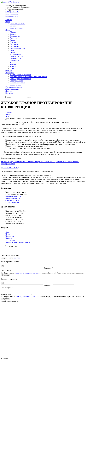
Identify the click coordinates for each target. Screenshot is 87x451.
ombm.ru (16, 258)
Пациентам (9, 73)
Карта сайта (10, 240)
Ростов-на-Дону (16, 54)
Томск (12, 62)
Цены (7, 30)
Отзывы (8, 71)
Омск (12, 50)
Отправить (5, 275)
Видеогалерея (15, 85)
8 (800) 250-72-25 (12, 12)
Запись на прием (11, 16)
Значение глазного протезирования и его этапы (28, 77)
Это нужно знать (16, 81)
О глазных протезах (17, 83)
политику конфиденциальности (27, 273)
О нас (7, 22)
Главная (8, 20)
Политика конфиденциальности (17, 242)
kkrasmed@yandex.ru (13, 196)
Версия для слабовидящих (15, 6)
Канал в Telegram (12, 202)
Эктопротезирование (13, 87)
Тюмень (13, 64)
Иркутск (13, 40)
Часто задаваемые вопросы (20, 79)
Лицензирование (12, 89)
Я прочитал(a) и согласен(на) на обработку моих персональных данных (44, 273)
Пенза (12, 52)
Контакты (9, 93)
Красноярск (14, 46)
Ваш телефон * (6, 270)
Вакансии (14, 26)
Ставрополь (14, 60)
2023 (7, 116)
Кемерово (13, 42)
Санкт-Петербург (16, 56)
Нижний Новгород (17, 48)
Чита (12, 69)
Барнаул (13, 34)
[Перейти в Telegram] (43, 444)
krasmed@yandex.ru (12, 198)
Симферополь (15, 58)
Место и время (6, 294)
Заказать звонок (11, 14)
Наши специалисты (17, 24)
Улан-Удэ (13, 66)
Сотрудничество (16, 28)
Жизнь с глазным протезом (20, 75)
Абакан (13, 32)
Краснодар (14, 44)
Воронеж (13, 38)
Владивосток (15, 36)
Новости (8, 91)
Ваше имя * (48, 268)
